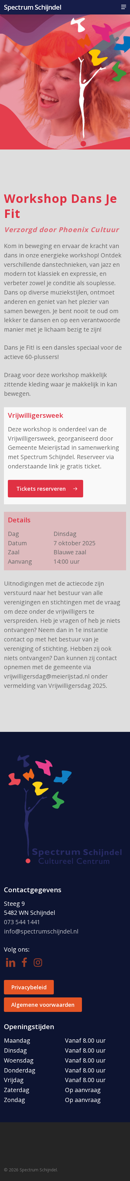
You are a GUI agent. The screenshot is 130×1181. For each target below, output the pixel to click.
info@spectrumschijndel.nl (41, 931)
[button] (123, 7)
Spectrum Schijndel (32, 7)
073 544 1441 (22, 922)
